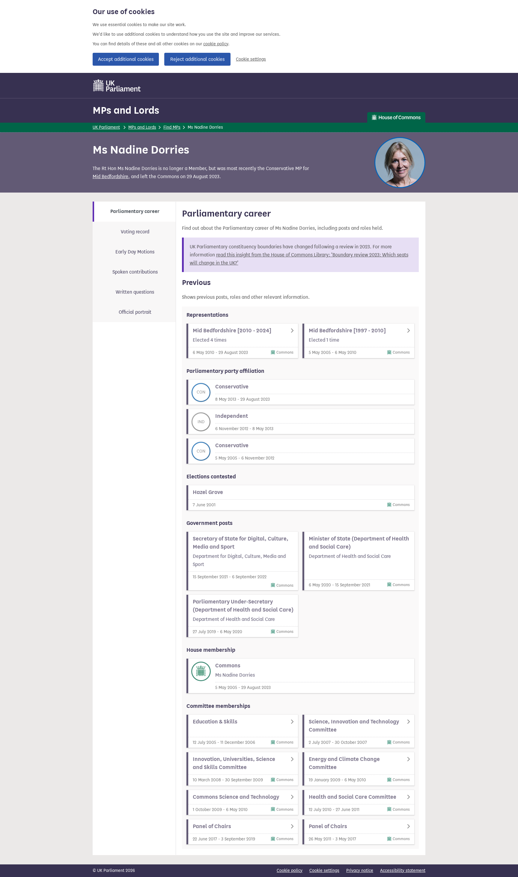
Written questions (135, 292)
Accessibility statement (402, 870)
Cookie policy (289, 870)
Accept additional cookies (125, 59)
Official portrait (135, 312)
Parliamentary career (134, 211)
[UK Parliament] (117, 85)
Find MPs (171, 127)
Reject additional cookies (197, 59)
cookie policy (215, 43)
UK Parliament (106, 127)
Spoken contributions (135, 272)
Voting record (135, 232)
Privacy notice (359, 870)
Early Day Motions (134, 252)
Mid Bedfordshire (110, 176)
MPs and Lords (126, 110)
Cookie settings (251, 59)
